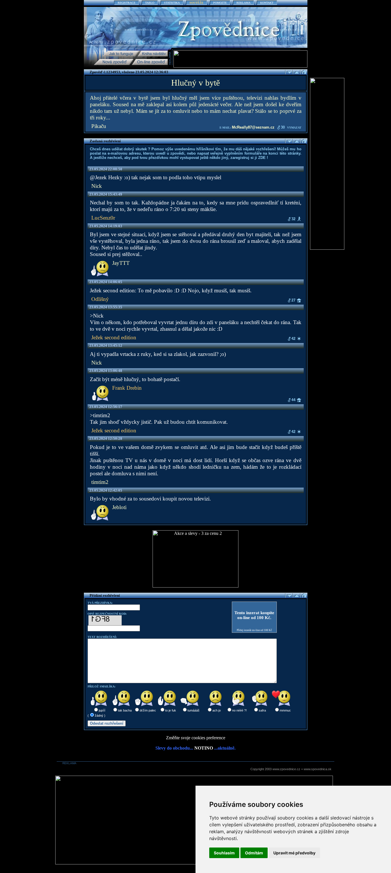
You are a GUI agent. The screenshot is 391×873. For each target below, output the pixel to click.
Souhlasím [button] (224, 852)
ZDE (262, 157)
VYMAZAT (294, 127)
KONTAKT (266, 2)
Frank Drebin (127, 388)
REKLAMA (243, 2)
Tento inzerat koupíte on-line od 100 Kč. (254, 615)
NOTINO (203, 748)
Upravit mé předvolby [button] (294, 852)
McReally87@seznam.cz (253, 127)
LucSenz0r (103, 218)
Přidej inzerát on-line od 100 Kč (254, 630)
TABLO (149, 2)
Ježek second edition (113, 337)
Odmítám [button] (254, 852)
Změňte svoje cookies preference (195, 737)
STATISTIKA (172, 2)
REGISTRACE (126, 2)
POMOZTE (220, 2)
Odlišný (100, 299)
